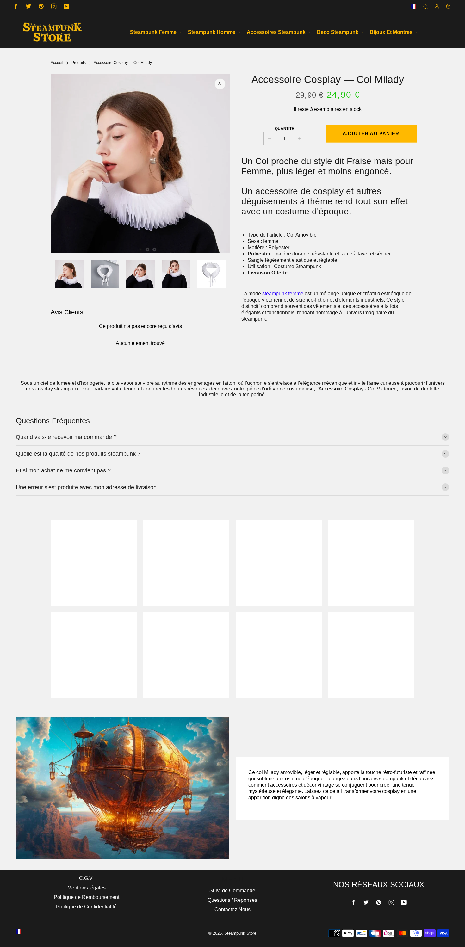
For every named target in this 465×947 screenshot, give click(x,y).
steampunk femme (282, 293)
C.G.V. (86, 878)
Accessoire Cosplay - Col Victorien (358, 388)
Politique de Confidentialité (86, 906)
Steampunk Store (240, 933)
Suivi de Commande (232, 890)
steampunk (391, 778)
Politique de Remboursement (86, 897)
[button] (140, 249)
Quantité (284, 128)
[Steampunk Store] (52, 32)
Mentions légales (86, 887)
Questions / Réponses (232, 900)
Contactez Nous (232, 909)
